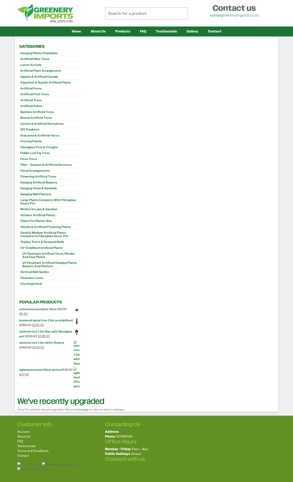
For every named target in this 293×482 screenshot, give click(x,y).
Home (76, 31)
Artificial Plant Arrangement (40, 71)
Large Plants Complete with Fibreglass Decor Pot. (48, 201)
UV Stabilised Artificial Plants (41, 248)
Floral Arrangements (35, 171)
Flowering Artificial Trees (38, 177)
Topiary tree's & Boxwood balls (42, 242)
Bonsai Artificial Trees (36, 118)
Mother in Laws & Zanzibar (38, 209)
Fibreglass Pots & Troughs (39, 147)
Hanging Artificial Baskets (38, 183)
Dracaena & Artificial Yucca (39, 135)
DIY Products (29, 130)
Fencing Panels (31, 141)
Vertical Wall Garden (34, 272)
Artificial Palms (31, 106)
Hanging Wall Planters (35, 194)
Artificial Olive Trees (34, 59)
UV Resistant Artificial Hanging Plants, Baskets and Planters (49, 264)
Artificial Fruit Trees (34, 94)
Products (122, 31)
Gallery (192, 31)
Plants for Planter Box (36, 221)
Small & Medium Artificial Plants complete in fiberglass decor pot (44, 234)
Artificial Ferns (30, 88)
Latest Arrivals (30, 65)
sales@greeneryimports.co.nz (234, 15)
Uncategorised (31, 284)
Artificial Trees (31, 100)
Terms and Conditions (33, 451)
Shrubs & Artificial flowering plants (45, 227)
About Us (98, 31)
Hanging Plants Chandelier (39, 53)
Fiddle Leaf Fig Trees (35, 153)
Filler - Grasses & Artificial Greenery (46, 165)
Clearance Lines (31, 278)
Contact (214, 31)
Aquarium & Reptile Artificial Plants (45, 82)
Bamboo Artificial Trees (37, 112)
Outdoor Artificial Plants (37, 215)
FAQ (143, 31)
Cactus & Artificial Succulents (42, 124)
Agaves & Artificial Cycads (39, 77)
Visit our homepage (77, 409)
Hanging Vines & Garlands (38, 188)
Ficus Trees (28, 159)
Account (23, 432)
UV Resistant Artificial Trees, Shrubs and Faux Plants (48, 255)
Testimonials (166, 31)
